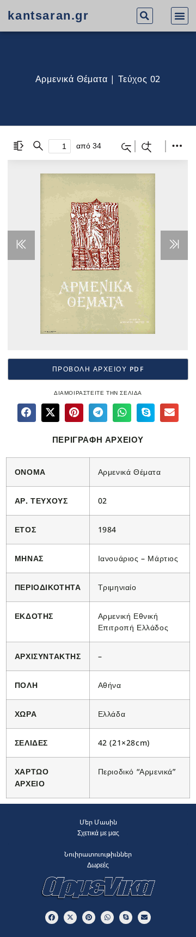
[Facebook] (51, 917)
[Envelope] (144, 917)
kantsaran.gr (48, 15)
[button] (145, 16)
